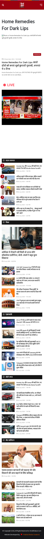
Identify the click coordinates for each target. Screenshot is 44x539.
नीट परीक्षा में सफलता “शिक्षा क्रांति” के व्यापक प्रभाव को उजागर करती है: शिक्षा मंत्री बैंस (28, 291)
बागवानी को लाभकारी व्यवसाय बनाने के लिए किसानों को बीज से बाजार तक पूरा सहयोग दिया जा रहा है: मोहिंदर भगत (29, 484)
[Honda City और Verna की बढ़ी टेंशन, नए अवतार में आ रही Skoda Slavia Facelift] (8, 169)
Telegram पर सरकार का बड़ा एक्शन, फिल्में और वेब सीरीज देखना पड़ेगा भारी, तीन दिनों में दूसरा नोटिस (29, 365)
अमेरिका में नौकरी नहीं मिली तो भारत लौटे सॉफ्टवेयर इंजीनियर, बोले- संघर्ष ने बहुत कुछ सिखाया (19, 255)
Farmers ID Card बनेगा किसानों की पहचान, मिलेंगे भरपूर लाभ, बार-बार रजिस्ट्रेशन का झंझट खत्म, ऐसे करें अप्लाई (29, 495)
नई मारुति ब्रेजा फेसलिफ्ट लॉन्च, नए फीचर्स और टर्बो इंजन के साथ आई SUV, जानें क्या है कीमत (28, 395)
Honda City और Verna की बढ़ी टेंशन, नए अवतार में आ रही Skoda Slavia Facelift (29, 167)
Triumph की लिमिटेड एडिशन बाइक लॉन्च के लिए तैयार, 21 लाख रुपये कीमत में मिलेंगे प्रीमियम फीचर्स (29, 417)
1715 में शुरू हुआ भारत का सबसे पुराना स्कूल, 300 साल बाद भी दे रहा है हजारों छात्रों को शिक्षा (28, 303)
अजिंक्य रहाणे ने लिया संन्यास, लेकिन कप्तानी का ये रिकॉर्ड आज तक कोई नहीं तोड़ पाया (28, 177)
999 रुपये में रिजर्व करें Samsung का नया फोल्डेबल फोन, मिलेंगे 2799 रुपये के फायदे (29, 353)
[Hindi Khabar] (22, 5)
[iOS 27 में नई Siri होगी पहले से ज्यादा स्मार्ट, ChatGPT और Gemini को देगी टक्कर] (8, 323)
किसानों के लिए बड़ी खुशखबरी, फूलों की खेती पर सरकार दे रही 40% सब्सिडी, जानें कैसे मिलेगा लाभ (28, 506)
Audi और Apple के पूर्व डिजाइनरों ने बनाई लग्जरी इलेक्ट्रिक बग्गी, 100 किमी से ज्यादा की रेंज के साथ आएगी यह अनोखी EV (28, 332)
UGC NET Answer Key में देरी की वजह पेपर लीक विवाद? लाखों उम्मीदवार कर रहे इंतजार (28, 269)
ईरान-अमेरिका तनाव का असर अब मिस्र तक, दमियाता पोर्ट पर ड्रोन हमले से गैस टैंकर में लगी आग (28, 199)
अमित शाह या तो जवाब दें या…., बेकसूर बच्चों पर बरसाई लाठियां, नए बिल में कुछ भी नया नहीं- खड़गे (29, 211)
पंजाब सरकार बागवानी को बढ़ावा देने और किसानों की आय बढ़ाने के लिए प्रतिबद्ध (19, 472)
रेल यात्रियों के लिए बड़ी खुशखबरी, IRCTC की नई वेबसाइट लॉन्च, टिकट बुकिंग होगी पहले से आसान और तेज (28, 344)
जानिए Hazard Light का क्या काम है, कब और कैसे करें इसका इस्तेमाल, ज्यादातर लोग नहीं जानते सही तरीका (28, 428)
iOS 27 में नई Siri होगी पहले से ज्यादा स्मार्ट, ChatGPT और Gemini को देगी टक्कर (28, 321)
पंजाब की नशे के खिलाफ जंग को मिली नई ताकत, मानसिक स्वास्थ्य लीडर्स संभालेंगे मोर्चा (29, 188)
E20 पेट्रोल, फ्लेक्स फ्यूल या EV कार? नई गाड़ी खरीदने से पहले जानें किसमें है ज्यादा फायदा (28, 406)
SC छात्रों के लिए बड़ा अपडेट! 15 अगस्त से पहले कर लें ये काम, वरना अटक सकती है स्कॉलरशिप (28, 280)
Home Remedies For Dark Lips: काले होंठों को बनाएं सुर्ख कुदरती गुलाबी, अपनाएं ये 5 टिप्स (21, 66)
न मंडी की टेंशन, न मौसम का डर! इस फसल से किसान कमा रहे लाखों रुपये (29, 516)
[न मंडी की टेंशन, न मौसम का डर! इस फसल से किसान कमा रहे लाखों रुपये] (8, 518)
